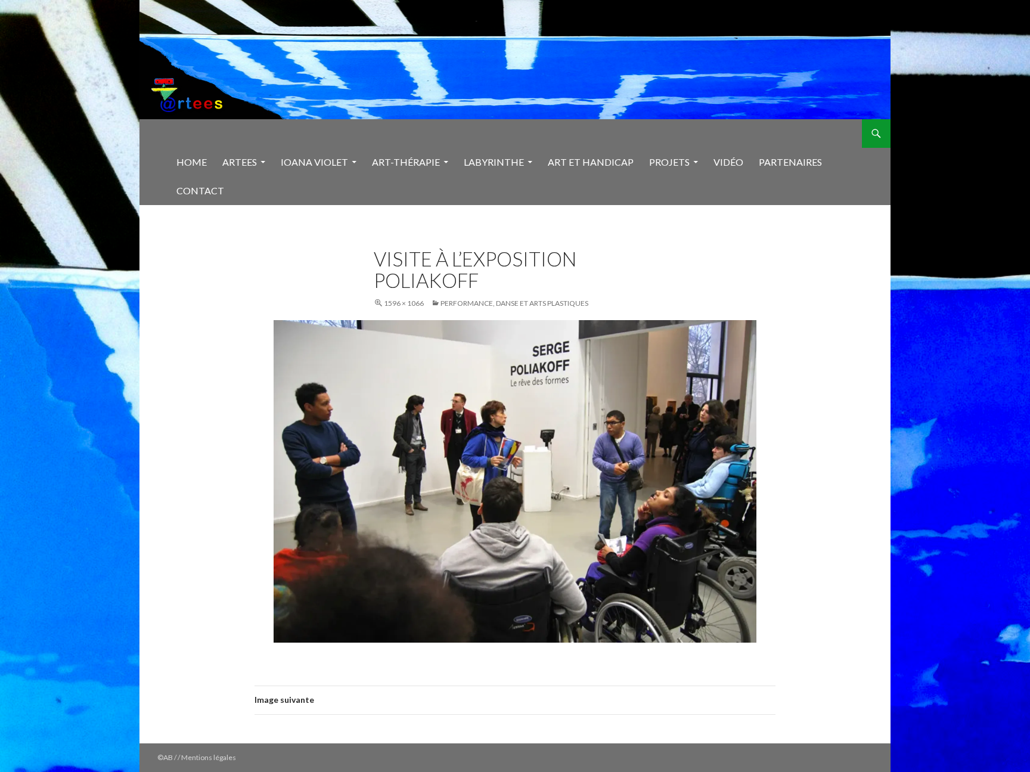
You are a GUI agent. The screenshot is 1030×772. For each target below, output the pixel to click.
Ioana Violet (314, 162)
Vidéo (728, 162)
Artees (239, 162)
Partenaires (790, 162)
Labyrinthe (494, 162)
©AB (165, 757)
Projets (669, 162)
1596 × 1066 (404, 303)
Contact (200, 190)
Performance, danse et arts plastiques (514, 303)
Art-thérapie (406, 162)
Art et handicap (591, 162)
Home (191, 162)
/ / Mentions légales (205, 757)
